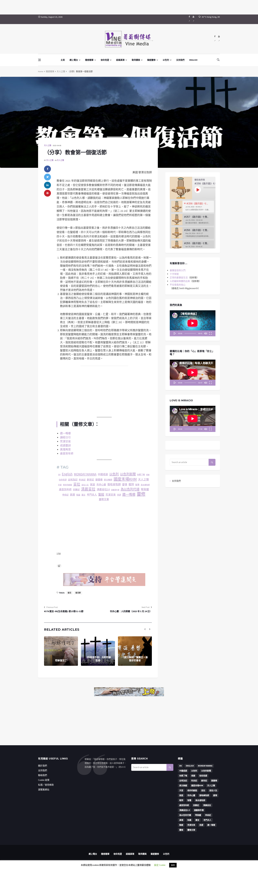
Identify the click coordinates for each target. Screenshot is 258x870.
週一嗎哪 (65, 433)
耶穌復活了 (61, 660)
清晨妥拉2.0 (103, 489)
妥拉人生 (85, 485)
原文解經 (108, 480)
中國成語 (103, 474)
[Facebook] (189, 19)
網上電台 (74, 60)
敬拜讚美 (136, 60)
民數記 (76, 489)
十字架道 (174, 274)
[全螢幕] (210, 333)
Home (40, 71)
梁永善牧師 (145, 485)
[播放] (174, 333)
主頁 (63, 60)
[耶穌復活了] (61, 651)
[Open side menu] (39, 59)
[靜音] (205, 333)
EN (59, 474)
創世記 (90, 479)
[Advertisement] (129, 6)
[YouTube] (193, 19)
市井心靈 (101, 484)
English (67, 474)
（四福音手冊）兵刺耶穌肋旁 (98, 659)
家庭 (92, 484)
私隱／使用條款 (46, 784)
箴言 (83, 495)
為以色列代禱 (130, 489)
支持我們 (180, 60)
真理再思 (65, 449)
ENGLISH (193, 60)
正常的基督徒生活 (179, 277)
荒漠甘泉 (65, 441)
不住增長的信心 (177, 284)
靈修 (141, 494)
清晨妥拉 (88, 489)
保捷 (147, 475)
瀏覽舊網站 (43, 789)
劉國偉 (99, 479)
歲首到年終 (66, 453)
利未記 (82, 479)
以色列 (166, 60)
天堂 (60, 485)
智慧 (137, 484)
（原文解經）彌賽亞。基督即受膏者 (135, 659)
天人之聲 (61, 71)
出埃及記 (72, 479)
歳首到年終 (65, 489)
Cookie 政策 (43, 780)
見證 (119, 495)
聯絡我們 (42, 775)
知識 (78, 495)
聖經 (101, 494)
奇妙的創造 (67, 485)
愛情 (124, 484)
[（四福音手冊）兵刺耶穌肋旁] (98, 651)
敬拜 (131, 484)
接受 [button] (173, 865)
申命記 (65, 494)
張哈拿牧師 (114, 484)
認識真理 (120, 60)
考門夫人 (92, 494)
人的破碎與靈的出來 (180, 281)
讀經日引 (65, 437)
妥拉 (76, 484)
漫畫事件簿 (115, 490)
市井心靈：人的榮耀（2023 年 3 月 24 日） (131, 611)
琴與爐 (145, 489)
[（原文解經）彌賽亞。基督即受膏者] (135, 651)
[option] (192, 206)
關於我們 (42, 765)
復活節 (78, 593)
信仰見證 (105, 60)
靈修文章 (104, 499)
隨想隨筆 (89, 60)
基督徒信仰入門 (177, 270)
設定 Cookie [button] (159, 865)
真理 (72, 494)
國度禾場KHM (125, 479)
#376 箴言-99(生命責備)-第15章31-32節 (63, 611)
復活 (69, 593)
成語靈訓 (65, 445)
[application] (192, 323)
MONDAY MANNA (85, 474)
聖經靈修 (151, 60)
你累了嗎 (141, 474)
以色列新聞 (128, 474)
